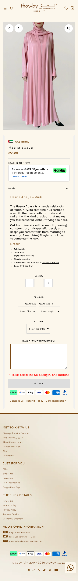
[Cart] (72, 8)
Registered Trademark (19, 532)
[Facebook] (23, 570)
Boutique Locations (12, 446)
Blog (5, 451)
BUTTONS (38, 321)
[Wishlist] (66, 8)
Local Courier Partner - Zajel (22, 537)
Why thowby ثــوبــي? (13, 437)
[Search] (12, 8)
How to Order (9, 501)
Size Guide (39, 297)
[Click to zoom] (68, 28)
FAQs (5, 469)
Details (11, 188)
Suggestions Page (11, 487)
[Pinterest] (39, 570)
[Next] (18, 28)
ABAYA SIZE (30, 304)
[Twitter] (50, 570)
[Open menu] (6, 8)
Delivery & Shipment (13, 519)
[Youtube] (56, 570)
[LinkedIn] (34, 570)
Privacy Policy (9, 510)
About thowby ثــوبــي (13, 442)
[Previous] (9, 28)
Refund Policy (9, 505)
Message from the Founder (16, 433)
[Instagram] (28, 570)
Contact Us (8, 455)
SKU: (10, 163)
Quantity (39, 276)
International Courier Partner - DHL (25, 541)
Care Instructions (11, 482)
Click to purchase (50, 262)
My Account (8, 478)
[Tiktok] (44, 570)
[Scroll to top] (70, 570)
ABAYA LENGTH (46, 304)
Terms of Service (11, 514)
